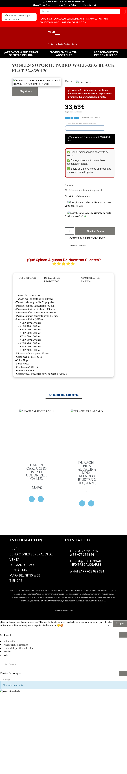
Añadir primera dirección (16, 644)
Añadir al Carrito (95, 231)
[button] (75, 245)
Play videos (25, 91)
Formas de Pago (22, 565)
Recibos (7, 651)
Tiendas (15, 581)
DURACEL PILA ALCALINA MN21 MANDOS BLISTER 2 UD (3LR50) (86, 472)
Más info (110, 623)
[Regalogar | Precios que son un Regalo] (19, 17)
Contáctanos (20, 570)
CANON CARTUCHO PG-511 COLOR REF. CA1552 (36, 472)
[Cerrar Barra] (123, 635)
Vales (6, 654)
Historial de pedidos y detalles (18, 648)
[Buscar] (122, 11)
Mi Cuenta (10, 664)
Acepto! (120, 623)
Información (9, 641)
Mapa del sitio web (24, 575)
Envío (14, 549)
